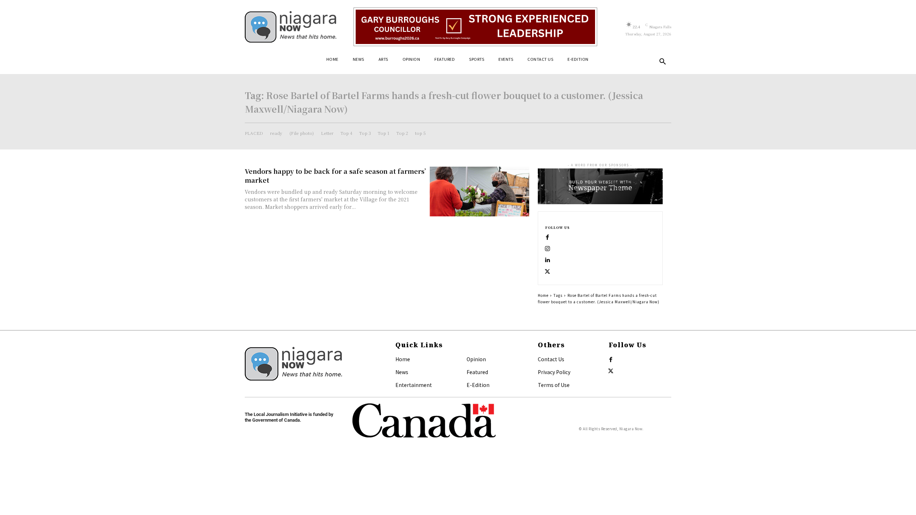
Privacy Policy (554, 372)
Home (543, 295)
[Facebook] (547, 237)
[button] (662, 61)
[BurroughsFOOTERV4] (475, 27)
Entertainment (413, 384)
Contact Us (551, 359)
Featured (477, 372)
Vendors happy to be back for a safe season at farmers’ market (335, 175)
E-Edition (478, 384)
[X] (547, 272)
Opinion (476, 359)
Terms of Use (554, 384)
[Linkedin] (547, 260)
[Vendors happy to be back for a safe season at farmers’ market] (479, 191)
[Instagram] (547, 249)
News (401, 372)
